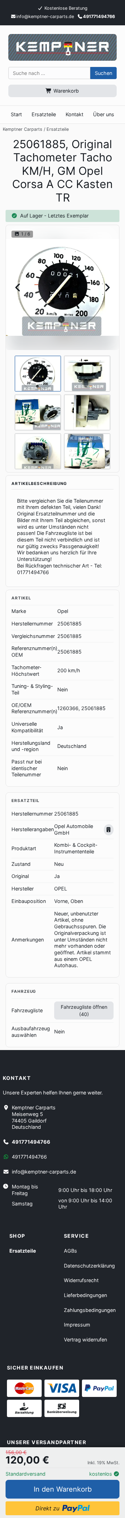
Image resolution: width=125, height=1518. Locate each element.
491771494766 (99, 16)
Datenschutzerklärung (89, 1266)
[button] (103, 73)
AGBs (70, 1251)
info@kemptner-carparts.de (44, 1172)
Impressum (77, 1325)
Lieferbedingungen (85, 1295)
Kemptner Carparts (22, 129)
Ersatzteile (58, 129)
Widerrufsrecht (81, 1280)
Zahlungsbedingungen (90, 1310)
